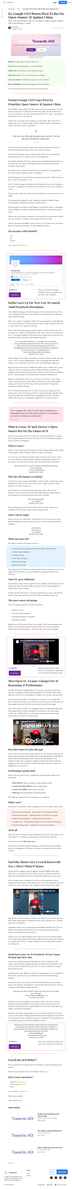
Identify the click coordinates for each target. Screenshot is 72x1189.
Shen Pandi (15, 27)
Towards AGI (11, 9)
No (11, 238)
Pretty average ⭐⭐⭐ (18, 1084)
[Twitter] (51, 1178)
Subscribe (63, 2)
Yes (11, 236)
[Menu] (69, 2)
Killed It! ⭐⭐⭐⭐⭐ (18, 1082)
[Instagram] (65, 1178)
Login (54, 2)
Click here (14, 295)
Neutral (12, 240)
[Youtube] (60, 1178)
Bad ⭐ (12, 1086)
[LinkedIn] (56, 1178)
